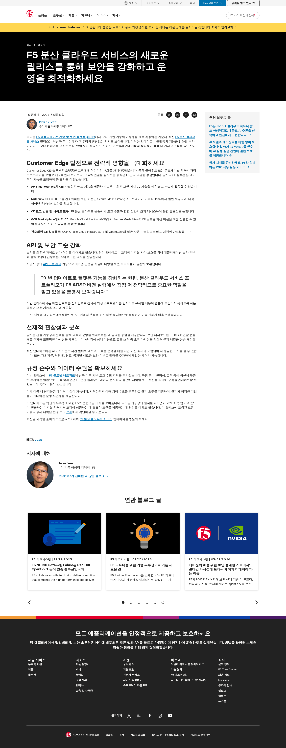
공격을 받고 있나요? (243, 3)
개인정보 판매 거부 (200, 734)
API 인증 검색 (52, 264)
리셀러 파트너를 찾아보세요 (187, 664)
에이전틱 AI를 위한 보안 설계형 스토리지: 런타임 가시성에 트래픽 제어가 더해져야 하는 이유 (221, 569)
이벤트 (222, 696)
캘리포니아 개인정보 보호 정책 (168, 734)
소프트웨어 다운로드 (135, 685)
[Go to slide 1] (123, 602)
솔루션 (32, 674)
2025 (38, 440)
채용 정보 (224, 674)
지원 (192, 3)
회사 (29, 45)
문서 (69, 412)
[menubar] (143, 3)
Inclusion (223, 680)
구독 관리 (128, 664)
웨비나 (80, 685)
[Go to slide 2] (131, 602)
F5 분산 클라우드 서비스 (96, 419)
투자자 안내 (225, 685)
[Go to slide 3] (139, 602)
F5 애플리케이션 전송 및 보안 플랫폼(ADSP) (65, 137)
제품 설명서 (83, 664)
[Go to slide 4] (147, 602)
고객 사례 (81, 680)
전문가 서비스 (131, 674)
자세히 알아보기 (222, 27)
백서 (78, 669)
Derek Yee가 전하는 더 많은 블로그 (81, 476)
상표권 (109, 734)
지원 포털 (128, 669)
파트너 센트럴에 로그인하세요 (189, 680)
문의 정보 (224, 664)
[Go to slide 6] (163, 602)
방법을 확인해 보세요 (240, 643)
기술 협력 (176, 669)
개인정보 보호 (138, 734)
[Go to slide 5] (155, 602)
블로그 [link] (41, 45)
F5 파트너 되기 (180, 674)
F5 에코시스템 (120, 559)
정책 (121, 734)
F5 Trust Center (227, 669)
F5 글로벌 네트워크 (62, 375)
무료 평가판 (35, 664)
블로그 (222, 690)
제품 (30, 669)
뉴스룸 (222, 701)
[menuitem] (131, 3)
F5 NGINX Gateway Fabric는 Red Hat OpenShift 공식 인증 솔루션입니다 (61, 567)
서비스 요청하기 (132, 680)
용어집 (80, 674)
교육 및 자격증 (84, 690)
